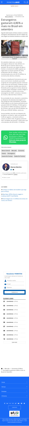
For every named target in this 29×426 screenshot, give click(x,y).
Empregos (4, 391)
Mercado (14, 150)
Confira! (15, 174)
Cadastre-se (15, 292)
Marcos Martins (9, 16)
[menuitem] (14, 382)
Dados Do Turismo (19, 156)
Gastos (4, 153)
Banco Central (6, 150)
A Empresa (4, 396)
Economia (21, 150)
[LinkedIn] (11, 170)
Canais (3, 382)
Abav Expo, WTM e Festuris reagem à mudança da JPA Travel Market (12, 195)
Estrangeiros (11, 153)
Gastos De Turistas (7, 156)
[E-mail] (13, 170)
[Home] (1, 368)
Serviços (4, 387)
